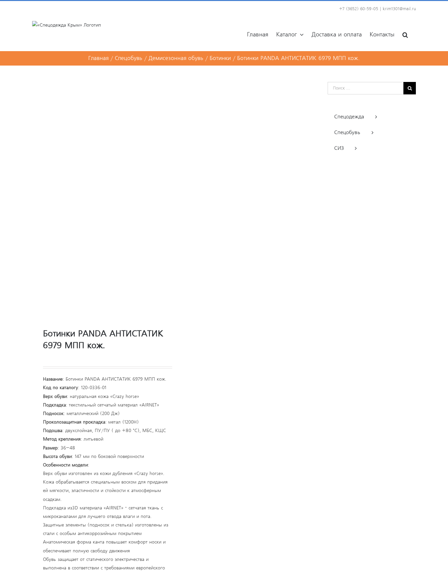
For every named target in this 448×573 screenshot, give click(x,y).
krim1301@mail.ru (399, 9)
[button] (405, 34)
